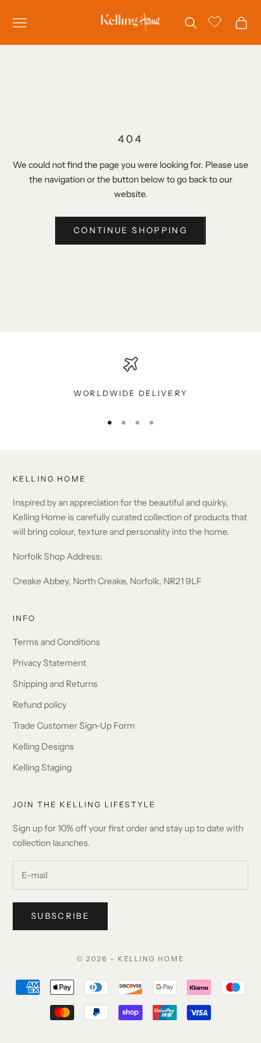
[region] (130, 378)
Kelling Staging (42, 767)
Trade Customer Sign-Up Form (74, 725)
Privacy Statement (49, 663)
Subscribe (60, 916)
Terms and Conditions (56, 642)
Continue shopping (130, 230)
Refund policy (40, 704)
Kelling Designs (43, 746)
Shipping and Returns (55, 683)
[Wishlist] (216, 21)
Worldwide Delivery (130, 393)
